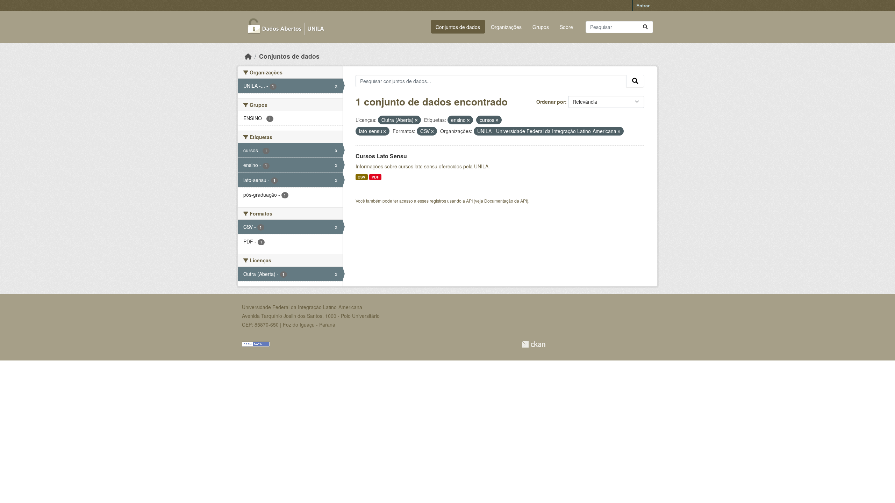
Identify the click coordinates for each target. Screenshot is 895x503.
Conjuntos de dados (458, 26)
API (469, 201)
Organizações (506, 26)
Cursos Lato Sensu (381, 156)
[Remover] (416, 120)
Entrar (643, 5)
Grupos (540, 26)
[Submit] (645, 27)
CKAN (533, 344)
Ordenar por (550, 101)
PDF (375, 177)
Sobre (566, 26)
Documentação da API (505, 201)
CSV (361, 177)
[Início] (248, 56)
